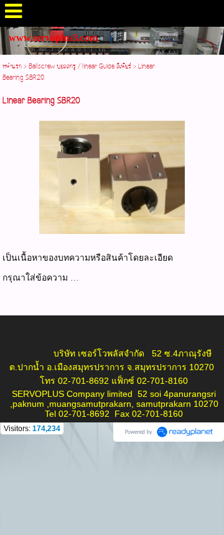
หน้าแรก (12, 66)
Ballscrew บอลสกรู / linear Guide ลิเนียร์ (80, 66)
